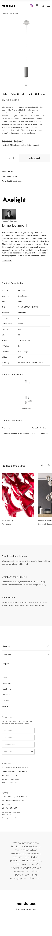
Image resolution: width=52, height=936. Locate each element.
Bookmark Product (10, 176)
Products (5, 13)
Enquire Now (7, 171)
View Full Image (26, 408)
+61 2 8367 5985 (9, 808)
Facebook (6, 689)
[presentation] (42, 465)
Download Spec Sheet (12, 181)
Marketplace (14, 13)
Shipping (14, 145)
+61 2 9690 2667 (9, 804)
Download (44, 434)
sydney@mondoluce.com (13, 800)
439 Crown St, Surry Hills (13, 796)
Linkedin (5, 700)
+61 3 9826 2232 (9, 775)
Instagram (6, 683)
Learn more (7, 260)
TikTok (5, 706)
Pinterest (6, 695)
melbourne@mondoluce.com (14, 771)
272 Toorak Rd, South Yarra (14, 767)
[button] (26, 85)
